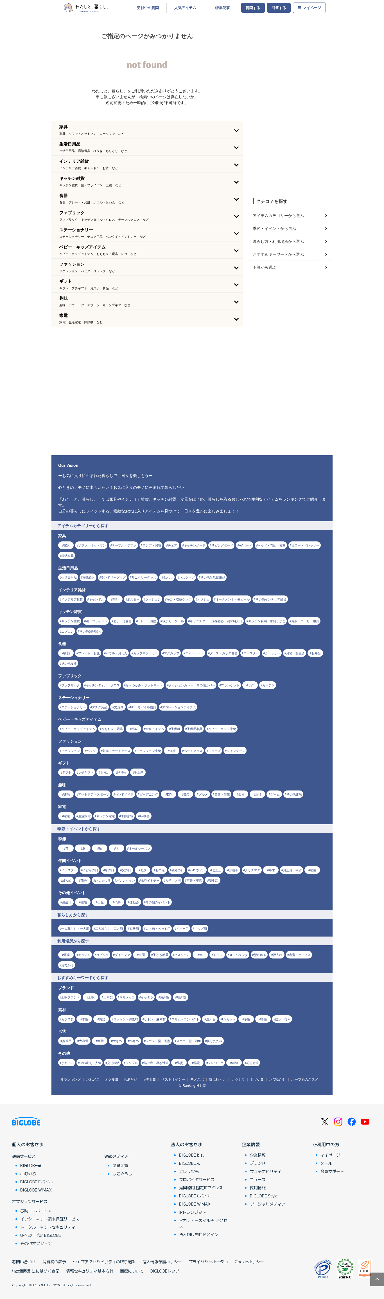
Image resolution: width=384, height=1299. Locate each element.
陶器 (102, 1019)
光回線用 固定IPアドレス (201, 1187)
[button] (147, 129)
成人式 (66, 880)
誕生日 (66, 902)
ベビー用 (182, 928)
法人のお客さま (186, 1144)
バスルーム (182, 954)
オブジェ (203, 599)
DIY (169, 794)
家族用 (134, 928)
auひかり (28, 1173)
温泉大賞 (120, 1165)
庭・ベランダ (238, 954)
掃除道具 (89, 577)
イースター (69, 870)
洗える (210, 1019)
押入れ (277, 954)
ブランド (258, 1163)
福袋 (313, 870)
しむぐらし (122, 1173)
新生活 (213, 880)
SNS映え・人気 (90, 1062)
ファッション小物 (148, 750)
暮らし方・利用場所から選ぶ (278, 241)
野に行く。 (217, 1079)
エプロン (67, 631)
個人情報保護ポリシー (162, 1261)
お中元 (160, 870)
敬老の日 (177, 870)
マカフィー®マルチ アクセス (203, 1223)
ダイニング (122, 954)
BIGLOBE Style (264, 1196)
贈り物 (122, 772)
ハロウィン (197, 870)
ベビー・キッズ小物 (222, 728)
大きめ (117, 1040)
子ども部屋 (160, 954)
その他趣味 (294, 794)
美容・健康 (222, 794)
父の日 (126, 870)
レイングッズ (236, 750)
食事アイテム (155, 728)
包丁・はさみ (122, 621)
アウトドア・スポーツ (93, 794)
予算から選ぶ (264, 267)
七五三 (216, 870)
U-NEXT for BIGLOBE (40, 1235)
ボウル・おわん (116, 653)
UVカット (229, 1019)
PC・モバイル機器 (143, 707)
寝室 (67, 954)
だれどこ (93, 1079)
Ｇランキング (70, 1079)
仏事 (117, 902)
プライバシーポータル (208, 1261)
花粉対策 (252, 1062)
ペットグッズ (193, 750)
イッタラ (147, 997)
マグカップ (171, 653)
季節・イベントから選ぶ (274, 228)
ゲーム (275, 794)
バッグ (91, 750)
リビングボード (222, 545)
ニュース (258, 1179)
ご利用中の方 (325, 1144)
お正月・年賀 (292, 870)
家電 (67, 816)
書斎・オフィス (300, 954)
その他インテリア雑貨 (271, 599)
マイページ (312, 7)
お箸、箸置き (295, 653)
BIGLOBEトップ (164, 1271)
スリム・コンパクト (185, 1019)
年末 (272, 870)
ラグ (251, 685)
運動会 (134, 902)
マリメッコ (127, 997)
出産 (101, 902)
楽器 (241, 794)
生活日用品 (69, 577)
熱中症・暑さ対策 (156, 1062)
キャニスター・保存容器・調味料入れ (216, 621)
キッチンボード (194, 545)
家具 (67, 545)
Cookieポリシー (249, 1261)
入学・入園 (173, 880)
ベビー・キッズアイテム (78, 728)
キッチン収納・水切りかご (266, 621)
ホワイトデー (150, 880)
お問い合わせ (24, 1261)
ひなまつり (102, 880)
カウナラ (238, 1079)
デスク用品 (99, 707)
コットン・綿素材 (125, 1019)
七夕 (143, 870)
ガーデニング (148, 794)
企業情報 (251, 1144)
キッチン (84, 954)
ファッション (70, 750)
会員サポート (332, 1171)
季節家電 (127, 816)
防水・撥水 (283, 1019)
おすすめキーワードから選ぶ (278, 254)
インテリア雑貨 (72, 599)
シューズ (214, 750)
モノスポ (197, 1079)
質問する (253, 7)
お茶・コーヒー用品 (305, 621)
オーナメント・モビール (233, 599)
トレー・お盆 (147, 621)
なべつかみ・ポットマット (144, 685)
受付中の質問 (148, 7)
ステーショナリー (73, 707)
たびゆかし (277, 1079)
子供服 (175, 728)
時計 (116, 599)
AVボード (245, 545)
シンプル (131, 1062)
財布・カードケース (116, 750)
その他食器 (69, 663)
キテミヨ (149, 1079)
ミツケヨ (257, 1079)
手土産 (138, 772)
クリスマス (252, 870)
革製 (247, 1019)
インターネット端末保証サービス (49, 1219)
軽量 (101, 1040)
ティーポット (194, 653)
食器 (67, 653)
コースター (251, 653)
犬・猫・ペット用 (158, 928)
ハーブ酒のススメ (304, 1079)
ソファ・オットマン (92, 545)
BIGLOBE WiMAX (36, 1190)
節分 (84, 880)
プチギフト (86, 772)
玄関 (142, 954)
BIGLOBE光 (30, 1165)
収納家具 (67, 555)
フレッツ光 (189, 1171)
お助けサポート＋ (36, 1210)
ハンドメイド (124, 794)
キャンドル (96, 599)
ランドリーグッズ (113, 577)
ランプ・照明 (152, 545)
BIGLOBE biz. (191, 1155)
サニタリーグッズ (144, 577)
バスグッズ (187, 577)
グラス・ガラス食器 (224, 653)
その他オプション (36, 1243)
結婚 (84, 902)
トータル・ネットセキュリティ (47, 1227)
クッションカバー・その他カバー (192, 685)
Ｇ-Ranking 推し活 (192, 1085)
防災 (180, 1062)
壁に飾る (260, 954)
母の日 (109, 870)
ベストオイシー (173, 1079)
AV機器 (145, 816)
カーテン (268, 685)
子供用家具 (194, 728)
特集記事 (222, 7)
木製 (85, 1019)
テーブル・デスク (124, 545)
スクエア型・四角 (188, 1040)
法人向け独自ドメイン (198, 1234)
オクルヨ (111, 1079)
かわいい (67, 1062)
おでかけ (67, 965)
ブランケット (230, 685)
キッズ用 (201, 928)
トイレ (218, 954)
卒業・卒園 (194, 880)
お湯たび (130, 1079)
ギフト (66, 772)
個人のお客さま (28, 1144)
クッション (153, 599)
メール (326, 1163)
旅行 (258, 794)
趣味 (67, 794)
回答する (279, 7)
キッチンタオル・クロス (103, 685)
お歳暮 (233, 870)
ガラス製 (67, 1019)
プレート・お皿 (89, 653)
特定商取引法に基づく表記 (35, 1271)
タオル (167, 577)
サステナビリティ (265, 1171)
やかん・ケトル (173, 621)
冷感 (264, 1019)
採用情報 (258, 1187)
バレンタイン (125, 880)
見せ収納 (113, 1062)
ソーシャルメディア (267, 1204)
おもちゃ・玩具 (112, 728)
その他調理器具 (90, 631)
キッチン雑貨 (70, 621)
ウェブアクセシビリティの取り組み (104, 1261)
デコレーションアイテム (179, 707)
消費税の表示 (54, 1261)
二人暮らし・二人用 (109, 928)
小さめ (134, 1040)
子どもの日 (90, 870)
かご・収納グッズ (179, 599)
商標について (132, 1271)
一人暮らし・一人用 (75, 928)
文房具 (118, 707)
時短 (235, 1062)
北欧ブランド (70, 997)
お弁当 (316, 653)
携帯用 (66, 1040)
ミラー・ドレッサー (305, 545)
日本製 (108, 997)
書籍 (186, 794)
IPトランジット (192, 1212)
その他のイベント (158, 902)
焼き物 (181, 997)
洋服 (173, 750)
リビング (102, 954)
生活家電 (84, 816)
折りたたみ (214, 1040)
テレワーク (215, 1062)
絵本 (134, 728)
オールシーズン (139, 848)
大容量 (83, 1040)
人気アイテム (185, 7)
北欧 (91, 997)
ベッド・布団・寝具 (272, 545)
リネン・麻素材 (155, 1019)
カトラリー (272, 653)
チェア (172, 545)
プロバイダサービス (196, 1179)
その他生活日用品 (212, 577)
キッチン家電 (105, 816)
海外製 (164, 997)
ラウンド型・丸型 (158, 1040)
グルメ (203, 794)
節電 (197, 1062)
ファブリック (70, 685)
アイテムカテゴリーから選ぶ (278, 215)
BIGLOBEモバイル (36, 1181)
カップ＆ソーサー (145, 653)
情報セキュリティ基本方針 (89, 1271)
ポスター (133, 599)
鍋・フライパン (96, 621)
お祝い (105, 772)
